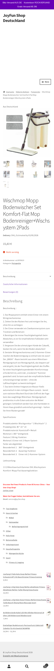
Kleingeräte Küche (16, 553)
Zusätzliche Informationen (15, 284)
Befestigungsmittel (20, 526)
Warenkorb (41, 664)
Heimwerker (13, 522)
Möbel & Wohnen (22, 92)
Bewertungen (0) (10, 292)
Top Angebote (11, 508)
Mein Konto (9, 666)
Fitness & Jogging (16, 562)
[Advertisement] (27, 50)
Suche (27, 666)
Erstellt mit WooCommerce (15, 655)
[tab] (27, 276)
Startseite (10, 92)
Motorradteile (11, 540)
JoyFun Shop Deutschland (14, 18)
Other (8, 531)
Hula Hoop (10, 535)
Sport (8, 558)
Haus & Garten (12, 513)
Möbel (11, 517)
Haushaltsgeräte (13, 549)
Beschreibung (9, 276)
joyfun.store (8, 490)
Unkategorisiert (12, 544)
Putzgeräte (35, 92)
